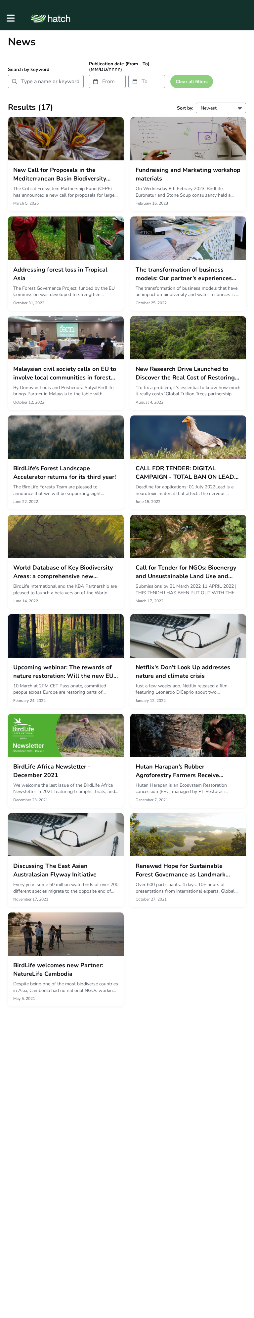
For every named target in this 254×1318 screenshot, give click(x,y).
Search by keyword (28, 69)
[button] (11, 18)
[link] (66, 164)
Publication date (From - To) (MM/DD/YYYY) (119, 66)
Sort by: (185, 108)
